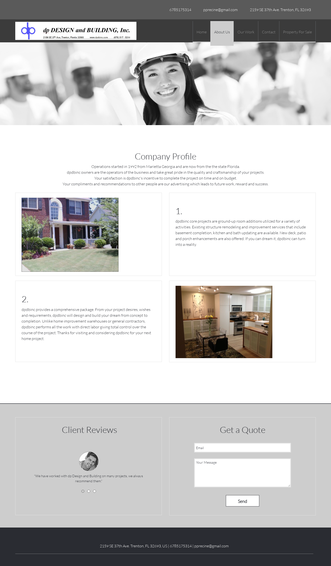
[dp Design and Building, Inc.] (75, 31)
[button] (89, 460)
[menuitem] (201, 31)
